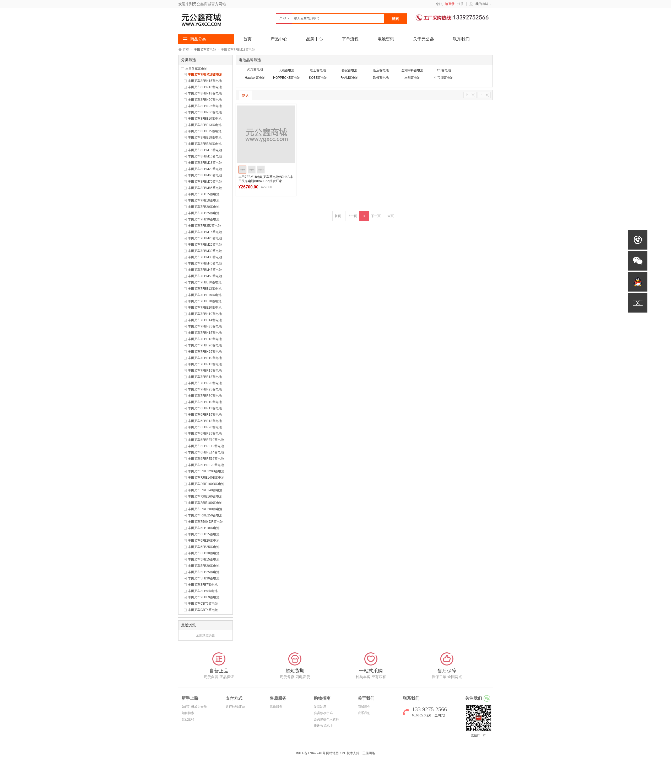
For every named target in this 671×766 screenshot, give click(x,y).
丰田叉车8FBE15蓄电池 (204, 131)
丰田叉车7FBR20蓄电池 (205, 383)
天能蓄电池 (286, 70)
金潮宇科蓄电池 (412, 70)
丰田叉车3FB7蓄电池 (203, 585)
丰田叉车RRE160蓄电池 (205, 496)
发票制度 (320, 707)
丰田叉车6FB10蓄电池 (203, 528)
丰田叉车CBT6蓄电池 (203, 603)
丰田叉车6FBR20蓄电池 (205, 427)
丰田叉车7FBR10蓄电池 (205, 358)
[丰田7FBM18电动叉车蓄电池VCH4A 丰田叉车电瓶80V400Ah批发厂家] (266, 134)
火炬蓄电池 (255, 69)
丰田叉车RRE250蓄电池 (205, 515)
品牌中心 (314, 39)
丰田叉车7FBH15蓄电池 (205, 333)
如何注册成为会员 (194, 707)
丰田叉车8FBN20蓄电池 (205, 100)
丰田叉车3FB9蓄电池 (203, 591)
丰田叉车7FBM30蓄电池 (205, 251)
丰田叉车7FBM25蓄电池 (205, 244)
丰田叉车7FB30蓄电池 (203, 219)
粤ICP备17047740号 (311, 753)
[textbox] (330, 18)
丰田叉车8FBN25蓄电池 (205, 106)
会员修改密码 (323, 713)
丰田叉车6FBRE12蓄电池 (206, 446)
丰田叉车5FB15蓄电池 (203, 559)
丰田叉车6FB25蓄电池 (203, 547)
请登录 (449, 4)
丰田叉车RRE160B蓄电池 (206, 484)
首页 (186, 49)
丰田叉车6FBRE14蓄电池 (206, 452)
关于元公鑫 (423, 39)
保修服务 (276, 707)
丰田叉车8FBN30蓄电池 (205, 112)
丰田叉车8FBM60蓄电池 (205, 175)
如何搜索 (188, 713)
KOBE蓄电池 (318, 78)
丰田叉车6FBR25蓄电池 (205, 433)
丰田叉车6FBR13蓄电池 (205, 408)
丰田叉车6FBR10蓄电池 (205, 402)
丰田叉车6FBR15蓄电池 (205, 414)
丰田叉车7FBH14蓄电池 (205, 320)
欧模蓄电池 (381, 78)
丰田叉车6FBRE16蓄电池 (206, 459)
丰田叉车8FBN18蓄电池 (205, 93)
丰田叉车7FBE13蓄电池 (204, 288)
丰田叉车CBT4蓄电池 (203, 610)
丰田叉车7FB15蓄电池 (203, 194)
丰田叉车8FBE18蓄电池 (204, 137)
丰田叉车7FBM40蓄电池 (205, 263)
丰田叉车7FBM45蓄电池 (205, 270)
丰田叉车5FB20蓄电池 (203, 566)
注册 (460, 4)
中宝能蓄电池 (443, 78)
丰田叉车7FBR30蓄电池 (205, 396)
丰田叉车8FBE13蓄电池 (204, 125)
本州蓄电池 (412, 78)
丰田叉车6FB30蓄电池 (203, 553)
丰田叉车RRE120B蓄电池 (206, 471)
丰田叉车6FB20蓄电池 (203, 540)
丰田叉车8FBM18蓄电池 (205, 163)
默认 (245, 95)
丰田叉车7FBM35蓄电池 (205, 257)
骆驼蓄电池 (349, 70)
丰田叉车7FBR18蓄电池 (205, 377)
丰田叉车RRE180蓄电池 (205, 503)
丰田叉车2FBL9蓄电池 (203, 597)
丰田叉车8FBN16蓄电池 (205, 87)
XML (342, 753)
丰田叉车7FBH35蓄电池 (205, 326)
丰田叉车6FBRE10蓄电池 (206, 440)
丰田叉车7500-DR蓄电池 (205, 522)
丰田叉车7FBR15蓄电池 (205, 370)
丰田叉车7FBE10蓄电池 (204, 282)
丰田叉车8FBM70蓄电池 (205, 181)
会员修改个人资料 (326, 719)
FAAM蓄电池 (349, 78)
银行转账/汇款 (235, 707)
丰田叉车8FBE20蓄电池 (204, 144)
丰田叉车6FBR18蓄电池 (205, 421)
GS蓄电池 (444, 70)
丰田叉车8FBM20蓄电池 (205, 169)
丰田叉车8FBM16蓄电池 (205, 156)
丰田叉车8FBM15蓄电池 (205, 150)
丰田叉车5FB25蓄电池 (203, 572)
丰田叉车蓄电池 (205, 49)
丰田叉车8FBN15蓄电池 (205, 81)
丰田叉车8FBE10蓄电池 (204, 118)
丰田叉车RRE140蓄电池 (205, 490)
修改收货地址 (323, 725)
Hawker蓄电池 (255, 78)
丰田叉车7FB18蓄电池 (203, 200)
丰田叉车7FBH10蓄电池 (205, 314)
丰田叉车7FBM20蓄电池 (205, 238)
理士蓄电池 (318, 70)
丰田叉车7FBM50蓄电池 (205, 276)
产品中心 (278, 39)
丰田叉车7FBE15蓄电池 (204, 295)
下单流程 (350, 39)
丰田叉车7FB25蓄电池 (203, 213)
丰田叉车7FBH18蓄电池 (205, 339)
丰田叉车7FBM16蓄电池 (205, 232)
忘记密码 (188, 719)
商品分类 (198, 39)
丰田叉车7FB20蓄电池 (203, 207)
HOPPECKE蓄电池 (286, 78)
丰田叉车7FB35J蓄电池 (204, 226)
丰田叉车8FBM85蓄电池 (205, 188)
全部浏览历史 (205, 635)
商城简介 (364, 707)
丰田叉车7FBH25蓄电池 (205, 351)
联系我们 (461, 39)
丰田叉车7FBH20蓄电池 (205, 345)
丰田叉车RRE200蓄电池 (205, 509)
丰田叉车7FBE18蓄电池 (204, 301)
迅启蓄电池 (381, 70)
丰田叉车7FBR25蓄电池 (205, 389)
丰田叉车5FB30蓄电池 (203, 578)
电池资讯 (385, 39)
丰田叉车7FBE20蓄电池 (204, 307)
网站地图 (332, 753)
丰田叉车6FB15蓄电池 (203, 534)
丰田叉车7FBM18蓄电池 (205, 74)
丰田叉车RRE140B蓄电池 (206, 477)
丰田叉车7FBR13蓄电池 (205, 364)
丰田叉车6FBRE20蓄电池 (206, 465)
